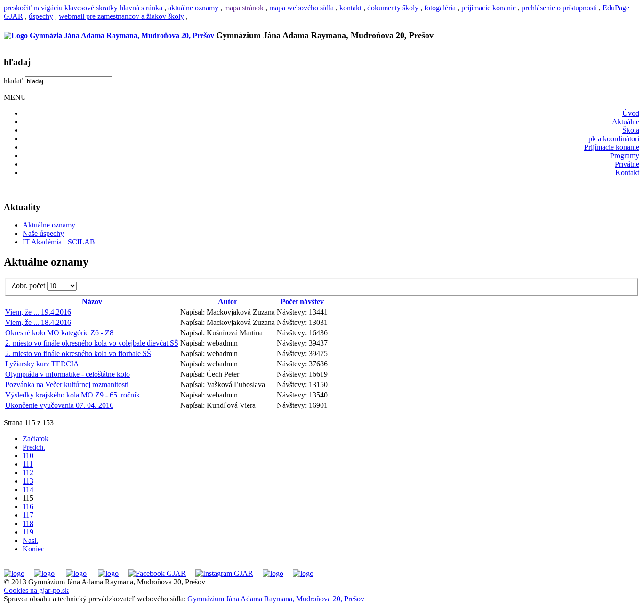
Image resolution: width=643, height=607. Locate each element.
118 (28, 523)
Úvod (630, 113)
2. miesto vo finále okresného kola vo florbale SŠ (78, 353)
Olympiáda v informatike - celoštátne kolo (67, 374)
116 (28, 506)
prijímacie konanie (488, 8)
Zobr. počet (29, 286)
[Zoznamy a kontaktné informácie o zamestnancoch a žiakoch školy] (108, 573)
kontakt (350, 8)
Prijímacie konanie (611, 147)
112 (28, 473)
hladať (13, 81)
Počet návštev (302, 302)
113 (28, 481)
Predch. (34, 447)
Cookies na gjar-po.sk (36, 590)
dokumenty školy (392, 8)
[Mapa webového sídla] (273, 573)
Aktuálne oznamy (49, 225)
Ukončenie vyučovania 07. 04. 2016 (59, 405)
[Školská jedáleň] (76, 573)
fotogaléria (440, 8)
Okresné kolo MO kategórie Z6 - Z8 (59, 333)
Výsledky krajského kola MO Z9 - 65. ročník (72, 395)
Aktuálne (625, 122)
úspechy (41, 16)
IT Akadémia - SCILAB (59, 242)
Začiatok (35, 439)
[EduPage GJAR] (14, 573)
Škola (630, 130)
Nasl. (30, 540)
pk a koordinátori (613, 139)
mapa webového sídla (301, 8)
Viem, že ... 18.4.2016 (38, 322)
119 (28, 532)
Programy (624, 156)
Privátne (627, 164)
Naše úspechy (43, 233)
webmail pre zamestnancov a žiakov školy (121, 16)
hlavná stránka (141, 8)
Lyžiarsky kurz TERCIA (42, 364)
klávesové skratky (91, 8)
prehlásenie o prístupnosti (559, 8)
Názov (92, 302)
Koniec (33, 549)
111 (28, 464)
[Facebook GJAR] (157, 573)
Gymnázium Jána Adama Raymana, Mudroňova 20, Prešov (275, 599)
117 (28, 515)
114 (28, 490)
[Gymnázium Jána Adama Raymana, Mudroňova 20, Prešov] (109, 36)
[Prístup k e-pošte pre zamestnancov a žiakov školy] (44, 573)
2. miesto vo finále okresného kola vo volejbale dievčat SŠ (91, 343)
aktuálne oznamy (193, 8)
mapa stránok (244, 8)
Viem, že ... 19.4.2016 (38, 312)
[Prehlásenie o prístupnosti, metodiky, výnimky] (303, 573)
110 (28, 456)
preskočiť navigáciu (33, 8)
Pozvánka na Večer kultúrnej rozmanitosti (67, 384)
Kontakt (627, 173)
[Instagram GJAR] (224, 573)
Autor (227, 302)
